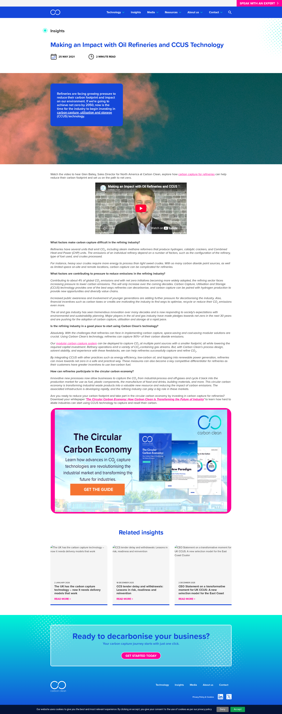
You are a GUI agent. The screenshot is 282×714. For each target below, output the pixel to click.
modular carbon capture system (76, 343)
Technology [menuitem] (114, 12)
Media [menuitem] (151, 12)
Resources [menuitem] (171, 12)
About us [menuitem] (193, 12)
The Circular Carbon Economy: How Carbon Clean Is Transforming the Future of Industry (145, 399)
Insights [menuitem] (136, 12)
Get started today (140, 655)
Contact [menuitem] (214, 12)
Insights (57, 30)
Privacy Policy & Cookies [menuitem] (203, 697)
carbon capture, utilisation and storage (84, 112)
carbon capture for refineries (196, 174)
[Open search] (230, 12)
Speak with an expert (257, 3)
